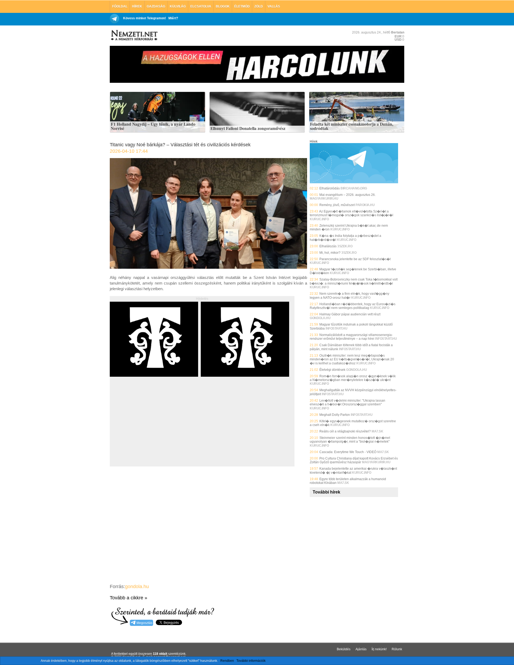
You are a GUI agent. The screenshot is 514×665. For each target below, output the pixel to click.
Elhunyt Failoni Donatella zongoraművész (247, 128)
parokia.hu (365, 205)
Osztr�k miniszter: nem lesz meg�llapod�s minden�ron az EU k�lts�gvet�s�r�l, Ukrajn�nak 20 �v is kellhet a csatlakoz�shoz (352, 359)
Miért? (173, 18)
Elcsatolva (200, 6)
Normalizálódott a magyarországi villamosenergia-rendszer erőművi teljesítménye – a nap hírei (351, 337)
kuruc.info (319, 219)
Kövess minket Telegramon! (144, 18)
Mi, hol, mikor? (330, 253)
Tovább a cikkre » (128, 597)
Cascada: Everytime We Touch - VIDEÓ (347, 452)
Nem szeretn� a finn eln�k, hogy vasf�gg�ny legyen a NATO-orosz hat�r (349, 295)
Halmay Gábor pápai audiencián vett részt (349, 314)
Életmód (242, 6)
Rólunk (397, 649)
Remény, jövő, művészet (337, 205)
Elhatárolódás (329, 188)
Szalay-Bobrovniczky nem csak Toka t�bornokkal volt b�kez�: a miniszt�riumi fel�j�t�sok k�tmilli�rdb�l (354, 281)
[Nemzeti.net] (134, 35)
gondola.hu (137, 586)
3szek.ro (344, 246)
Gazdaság (156, 6)
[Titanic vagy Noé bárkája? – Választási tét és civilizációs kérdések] (208, 267)
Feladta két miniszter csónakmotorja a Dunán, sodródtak (351, 126)
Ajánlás (361, 649)
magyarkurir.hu (324, 198)
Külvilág (178, 6)
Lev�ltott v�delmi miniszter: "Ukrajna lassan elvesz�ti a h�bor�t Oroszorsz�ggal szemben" (347, 402)
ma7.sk (377, 431)
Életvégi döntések (332, 370)
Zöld (258, 6)
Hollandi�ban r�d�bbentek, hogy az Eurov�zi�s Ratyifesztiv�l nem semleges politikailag (352, 306)
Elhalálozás (328, 246)
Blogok (223, 6)
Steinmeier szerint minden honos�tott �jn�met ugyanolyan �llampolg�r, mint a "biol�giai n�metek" (350, 439)
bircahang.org (354, 188)
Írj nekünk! (379, 649)
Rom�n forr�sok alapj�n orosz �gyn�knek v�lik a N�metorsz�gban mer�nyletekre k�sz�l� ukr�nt (353, 378)
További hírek (326, 492)
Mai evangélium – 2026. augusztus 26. (347, 195)
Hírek (137, 6)
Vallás (273, 6)
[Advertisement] (155, 427)
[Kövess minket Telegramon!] (354, 182)
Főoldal (119, 6)
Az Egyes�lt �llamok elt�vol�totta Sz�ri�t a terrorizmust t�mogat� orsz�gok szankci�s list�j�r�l (351, 213)
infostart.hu (336, 328)
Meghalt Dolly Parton (334, 415)
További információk (251, 661)
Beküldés (343, 649)
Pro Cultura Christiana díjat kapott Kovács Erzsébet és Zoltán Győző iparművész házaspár (354, 460)
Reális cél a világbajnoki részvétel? (345, 431)
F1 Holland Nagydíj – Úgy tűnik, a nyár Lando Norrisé (153, 126)
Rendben (227, 661)
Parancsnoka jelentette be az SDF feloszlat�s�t (355, 259)
